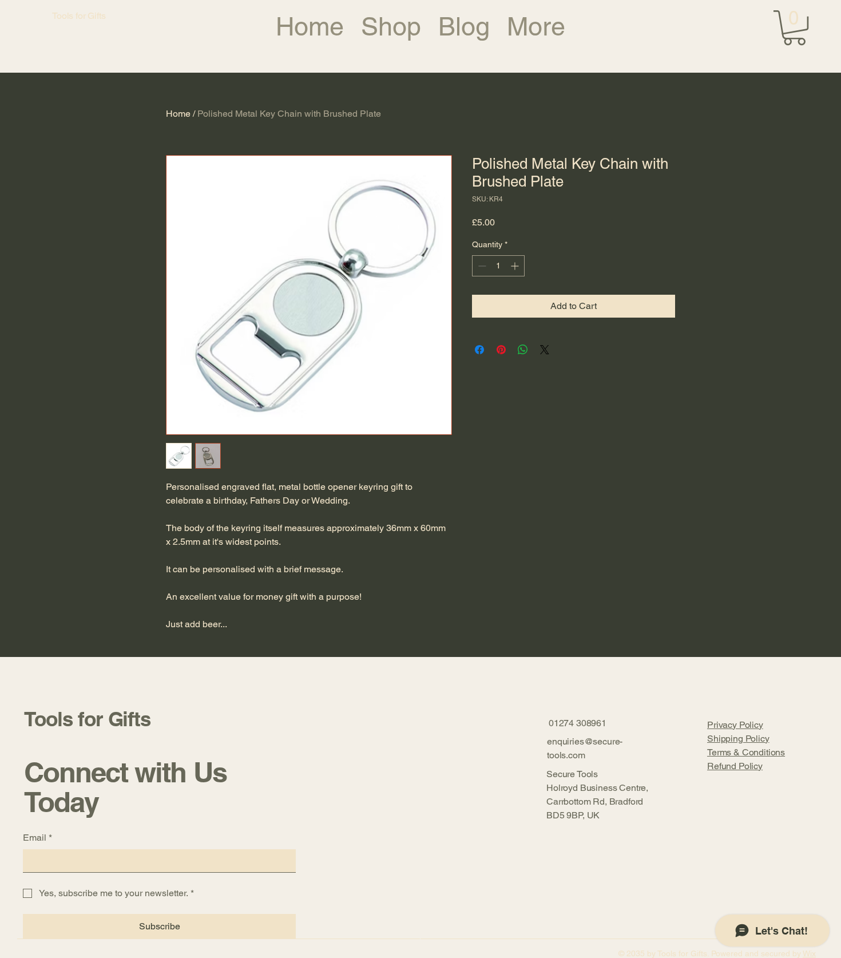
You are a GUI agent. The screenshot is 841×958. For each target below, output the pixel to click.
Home (178, 113)
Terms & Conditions (746, 752)
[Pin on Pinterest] (501, 350)
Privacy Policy (735, 724)
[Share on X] (545, 350)
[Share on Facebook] (479, 350)
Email (37, 837)
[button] (794, 27)
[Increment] (516, 266)
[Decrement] (481, 266)
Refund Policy (735, 766)
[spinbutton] (498, 266)
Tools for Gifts (87, 719)
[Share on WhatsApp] (523, 350)
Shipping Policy (738, 738)
